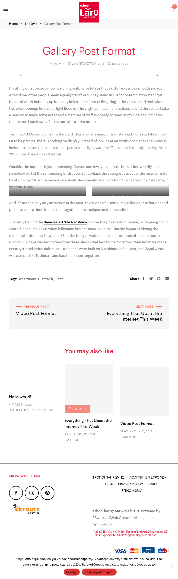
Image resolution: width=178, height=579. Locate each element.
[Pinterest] (47, 493)
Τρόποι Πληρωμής (108, 477)
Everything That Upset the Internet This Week (132, 301)
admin (59, 64)
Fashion (72, 440)
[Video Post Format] (144, 391)
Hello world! (20, 396)
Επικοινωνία (131, 491)
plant (58, 279)
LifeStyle (31, 24)
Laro (152, 484)
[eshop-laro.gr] (89, 12)
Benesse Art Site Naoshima (65, 222)
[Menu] (5, 9)
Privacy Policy (130, 484)
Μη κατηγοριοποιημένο (32, 410)
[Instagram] (32, 493)
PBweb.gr (105, 524)
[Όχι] (172, 566)
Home (14, 24)
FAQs (109, 484)
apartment (28, 279)
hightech (45, 279)
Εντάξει (71, 572)
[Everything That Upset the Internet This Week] (89, 388)
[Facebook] (16, 493)
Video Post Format (24, 301)
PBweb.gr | (101, 517)
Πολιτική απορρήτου (99, 572)
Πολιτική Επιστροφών (148, 477)
